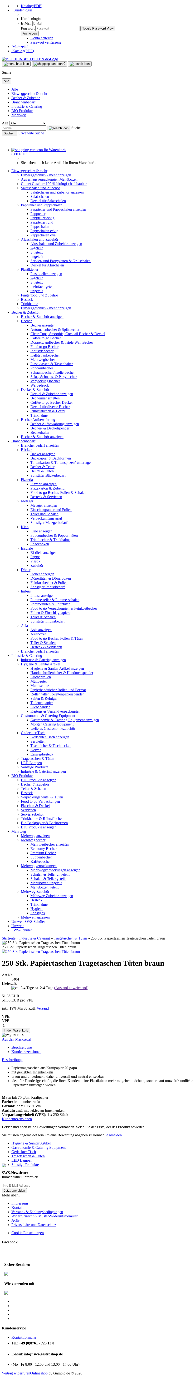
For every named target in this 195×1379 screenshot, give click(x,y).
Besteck (27, 299)
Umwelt (17, 921)
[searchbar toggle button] (80, 63)
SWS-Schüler (34, 921)
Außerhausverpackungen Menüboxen (49, 179)
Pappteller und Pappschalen (41, 205)
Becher (26, 321)
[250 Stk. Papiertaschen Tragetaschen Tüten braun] (41, 952)
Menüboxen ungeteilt (46, 883)
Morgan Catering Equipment (51, 724)
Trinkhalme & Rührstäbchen (42, 819)
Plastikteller (29, 269)
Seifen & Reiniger (44, 698)
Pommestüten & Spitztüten (50, 604)
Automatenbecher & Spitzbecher (54, 329)
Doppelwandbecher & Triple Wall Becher (61, 342)
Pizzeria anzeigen (43, 484)
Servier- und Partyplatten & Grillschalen (60, 261)
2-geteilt (36, 248)
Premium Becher (43, 853)
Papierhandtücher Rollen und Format (58, 690)
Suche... (77, 128)
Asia (24, 625)
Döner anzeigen (42, 574)
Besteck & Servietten (46, 497)
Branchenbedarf (23, 102)
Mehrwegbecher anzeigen (49, 844)
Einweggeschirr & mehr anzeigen (46, 175)
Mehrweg (18, 115)
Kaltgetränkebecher (45, 355)
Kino (25, 527)
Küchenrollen (40, 677)
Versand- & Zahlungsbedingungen (37, 1212)
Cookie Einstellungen (27, 1233)
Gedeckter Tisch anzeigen (49, 737)
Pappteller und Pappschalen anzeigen (58, 209)
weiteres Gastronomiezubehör (52, 728)
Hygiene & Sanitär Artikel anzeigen (57, 668)
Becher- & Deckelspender (49, 428)
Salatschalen (39, 196)
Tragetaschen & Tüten (37, 758)
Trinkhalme (29, 304)
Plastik (35, 561)
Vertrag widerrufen (16, 1373)
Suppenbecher (41, 857)
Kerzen (35, 750)
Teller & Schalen (43, 617)
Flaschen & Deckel (35, 806)
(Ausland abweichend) (71, 988)
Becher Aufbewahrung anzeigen (54, 424)
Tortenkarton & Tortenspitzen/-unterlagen (61, 462)
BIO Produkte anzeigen (38, 780)
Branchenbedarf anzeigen (40, 445)
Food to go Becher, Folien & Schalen (58, 492)
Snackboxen (39, 544)
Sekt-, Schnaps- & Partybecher (53, 377)
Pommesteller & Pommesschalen (54, 600)
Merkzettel (19, 47)
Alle (14, 89)
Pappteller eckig (42, 218)
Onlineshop (39, 1373)
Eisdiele (27, 548)
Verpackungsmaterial (46, 518)
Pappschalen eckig (44, 231)
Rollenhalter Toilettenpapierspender (57, 694)
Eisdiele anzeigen (43, 553)
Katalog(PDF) (31, 6)
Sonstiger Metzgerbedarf (48, 523)
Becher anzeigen (42, 325)
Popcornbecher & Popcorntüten (54, 535)
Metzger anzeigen (43, 505)
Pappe (35, 557)
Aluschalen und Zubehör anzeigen (56, 244)
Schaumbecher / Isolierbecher (52, 372)
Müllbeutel (38, 681)
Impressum (19, 1203)
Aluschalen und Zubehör (39, 239)
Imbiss (26, 591)
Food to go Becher (44, 347)
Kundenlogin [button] (21, 10)
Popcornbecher (41, 368)
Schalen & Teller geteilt (48, 879)
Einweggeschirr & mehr (29, 94)
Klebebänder (40, 707)
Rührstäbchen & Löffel (47, 411)
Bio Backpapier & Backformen (44, 823)
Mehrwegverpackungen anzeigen (55, 870)
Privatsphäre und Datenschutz (33, 1225)
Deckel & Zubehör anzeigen (51, 394)
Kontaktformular (23, 1337)
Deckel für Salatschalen (48, 201)
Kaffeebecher (40, 861)
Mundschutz (39, 686)
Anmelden (114, 1135)
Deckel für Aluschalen (47, 265)
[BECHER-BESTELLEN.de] (30, 59)
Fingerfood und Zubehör (39, 295)
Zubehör (36, 565)
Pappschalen (39, 227)
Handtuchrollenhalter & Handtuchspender (61, 673)
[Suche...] (58, 128)
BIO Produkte (22, 111)
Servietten (37, 741)
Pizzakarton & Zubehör (48, 488)
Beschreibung (21, 1047)
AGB (15, 1220)
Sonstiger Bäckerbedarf (48, 475)
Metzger (27, 501)
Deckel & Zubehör (35, 390)
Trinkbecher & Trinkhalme (50, 540)
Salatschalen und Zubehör (40, 188)
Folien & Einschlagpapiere (50, 613)
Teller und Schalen (44, 514)
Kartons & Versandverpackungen (55, 711)
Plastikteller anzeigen (46, 274)
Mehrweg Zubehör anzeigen (51, 896)
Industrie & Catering (26, 106)
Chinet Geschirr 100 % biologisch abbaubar (54, 184)
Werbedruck (39, 385)
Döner (25, 570)
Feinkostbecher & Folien (49, 583)
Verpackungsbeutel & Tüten (42, 797)
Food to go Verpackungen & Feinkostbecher (63, 608)
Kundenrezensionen (26, 1052)
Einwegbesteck (41, 754)
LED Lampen (31, 763)
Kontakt (17, 1207)
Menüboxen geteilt (44, 887)
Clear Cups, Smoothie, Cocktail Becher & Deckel (67, 334)
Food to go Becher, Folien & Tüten (56, 638)
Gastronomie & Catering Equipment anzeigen (64, 720)
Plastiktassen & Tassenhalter (51, 364)
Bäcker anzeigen (42, 454)
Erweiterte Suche (31, 133)
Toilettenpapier (41, 703)
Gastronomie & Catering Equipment (48, 716)
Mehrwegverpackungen (39, 866)
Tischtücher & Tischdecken (50, 746)
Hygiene (36, 909)
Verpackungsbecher (45, 381)
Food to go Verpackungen (40, 801)
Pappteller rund (41, 222)
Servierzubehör (32, 814)
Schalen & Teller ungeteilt (49, 874)
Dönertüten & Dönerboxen (50, 578)
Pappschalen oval (43, 235)
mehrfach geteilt (42, 287)
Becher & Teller (42, 467)
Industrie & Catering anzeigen (43, 660)
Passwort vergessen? (45, 42)
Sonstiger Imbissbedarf (47, 587)
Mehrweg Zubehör (35, 891)
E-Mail (26, 23)
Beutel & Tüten (42, 471)
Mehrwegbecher (42, 360)
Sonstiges (37, 913)
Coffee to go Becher (45, 338)
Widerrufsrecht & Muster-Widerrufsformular (44, 1216)
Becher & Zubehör (25, 98)
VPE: (6, 1016)
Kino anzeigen (41, 531)
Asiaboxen (38, 634)
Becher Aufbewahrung (38, 420)
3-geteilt (36, 252)
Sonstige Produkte (34, 767)
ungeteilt (36, 257)
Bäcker (26, 450)
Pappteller (37, 214)
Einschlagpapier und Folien (51, 510)
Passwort (27, 28)
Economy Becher (43, 849)
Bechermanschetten (45, 398)
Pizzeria (27, 480)
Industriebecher (42, 351)
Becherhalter (39, 432)
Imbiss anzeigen (42, 595)
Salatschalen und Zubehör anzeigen (57, 192)
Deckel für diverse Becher (50, 407)
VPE (5, 1021)
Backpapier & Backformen (50, 458)
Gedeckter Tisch (33, 733)
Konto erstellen (41, 38)
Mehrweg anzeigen (35, 836)
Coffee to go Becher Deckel (51, 402)
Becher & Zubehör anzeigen (42, 317)
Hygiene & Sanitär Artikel (40, 664)
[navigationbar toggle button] (16, 63)
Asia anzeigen (41, 630)
